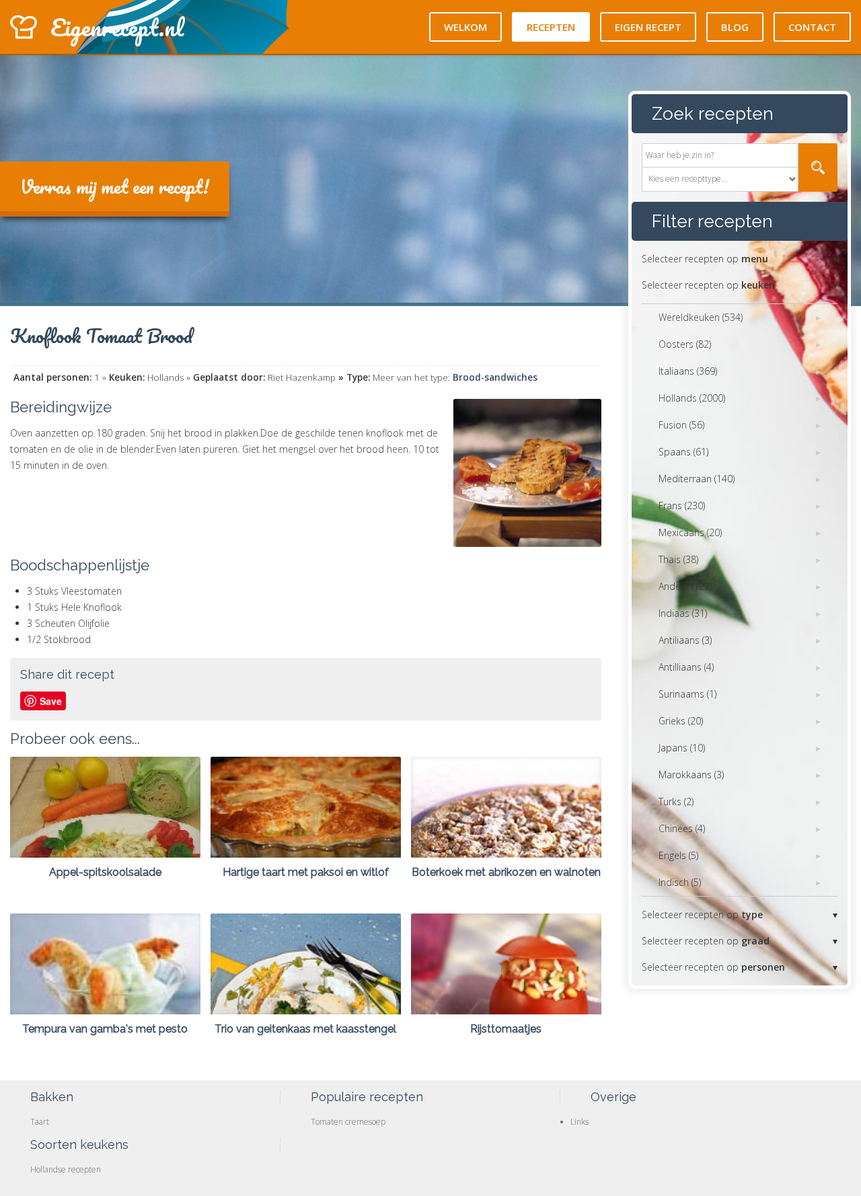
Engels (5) (678, 855)
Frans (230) (682, 505)
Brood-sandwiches (495, 377)
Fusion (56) (681, 424)
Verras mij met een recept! (114, 186)
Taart (39, 1121)
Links (579, 1121)
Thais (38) (678, 559)
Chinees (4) (682, 828)
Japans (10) (682, 747)
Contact (812, 27)
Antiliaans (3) (685, 640)
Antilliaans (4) (686, 667)
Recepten (551, 27)
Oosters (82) (685, 344)
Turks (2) (676, 801)
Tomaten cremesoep (348, 1121)
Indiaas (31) (683, 613)
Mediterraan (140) (697, 478)
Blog (735, 27)
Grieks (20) (681, 720)
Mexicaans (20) (690, 532)
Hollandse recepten (65, 1169)
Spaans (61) (683, 451)
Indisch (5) (680, 882)
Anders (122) (685, 586)
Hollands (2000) (692, 397)
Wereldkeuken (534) (701, 317)
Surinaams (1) (687, 693)
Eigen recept (648, 27)
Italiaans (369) (688, 371)
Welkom (465, 27)
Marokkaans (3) (691, 774)
